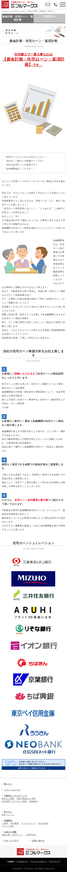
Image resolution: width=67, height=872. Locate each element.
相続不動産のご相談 (26, 798)
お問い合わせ (38, 841)
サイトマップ (54, 861)
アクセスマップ (28, 823)
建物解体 (33, 801)
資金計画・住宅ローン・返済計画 (17, 18)
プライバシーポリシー (39, 861)
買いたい (8, 784)
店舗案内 (8, 820)
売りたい (8, 812)
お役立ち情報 (10, 832)
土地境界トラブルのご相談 (14, 801)
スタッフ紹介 (8, 826)
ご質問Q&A (30, 835)
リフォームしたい (12, 790)
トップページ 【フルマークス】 (13, 11)
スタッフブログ (11, 841)
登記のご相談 (8, 798)
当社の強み (43, 823)
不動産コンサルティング (15, 796)
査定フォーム (8, 815)
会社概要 (14, 823)
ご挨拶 (5, 823)
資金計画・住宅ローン (12, 835)
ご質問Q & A (49, 16)
